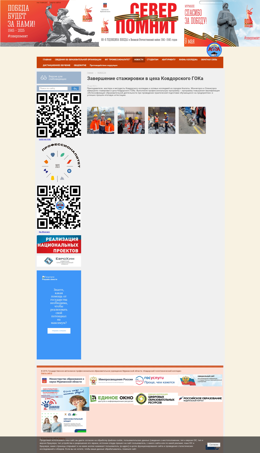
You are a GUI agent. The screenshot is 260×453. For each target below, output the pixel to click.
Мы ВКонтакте (44, 232)
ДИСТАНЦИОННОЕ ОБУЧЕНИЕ (56, 65)
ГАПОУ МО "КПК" (45, 139)
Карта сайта (46, 373)
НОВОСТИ (138, 59)
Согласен (214, 445)
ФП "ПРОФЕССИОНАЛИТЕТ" (118, 59)
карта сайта (55, 2)
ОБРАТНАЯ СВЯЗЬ (209, 59)
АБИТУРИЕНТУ (168, 59)
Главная (90, 73)
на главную (42, 2)
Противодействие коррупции (104, 65)
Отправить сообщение (59, 330)
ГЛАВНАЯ (47, 59)
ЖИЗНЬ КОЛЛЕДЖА (188, 59)
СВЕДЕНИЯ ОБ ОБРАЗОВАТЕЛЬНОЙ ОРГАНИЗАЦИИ (78, 59)
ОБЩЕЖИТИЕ (80, 65)
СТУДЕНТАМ (152, 59)
